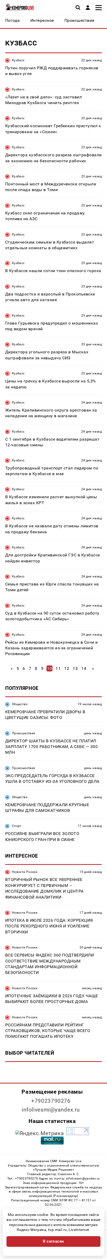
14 (83, 668)
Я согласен (53, 1241)
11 (58, 668)
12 (66, 668)
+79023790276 (51, 1101)
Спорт (17, 826)
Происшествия (23, 733)
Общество (20, 704)
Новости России (24, 872)
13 (75, 668)
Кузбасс (18, 60)
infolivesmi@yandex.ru (51, 1110)
